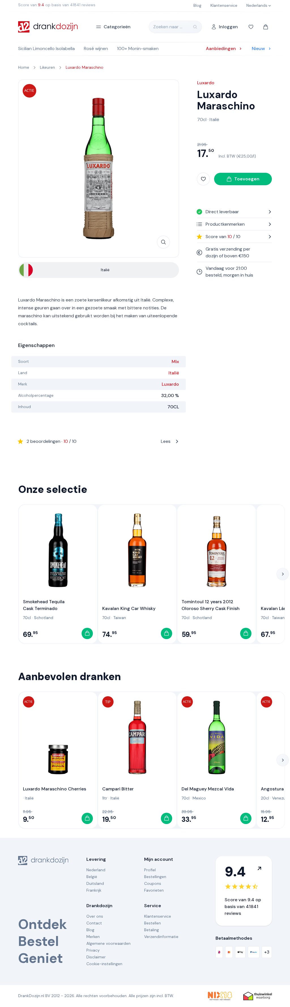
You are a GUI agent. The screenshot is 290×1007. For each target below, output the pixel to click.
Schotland (43, 617)
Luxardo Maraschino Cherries (54, 789)
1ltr (104, 798)
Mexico (199, 798)
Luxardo (170, 384)
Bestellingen (155, 876)
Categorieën (117, 27)
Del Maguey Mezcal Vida (208, 789)
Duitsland (95, 883)
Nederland (95, 869)
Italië (174, 373)
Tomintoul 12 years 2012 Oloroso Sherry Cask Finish (211, 605)
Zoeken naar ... (167, 27)
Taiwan (119, 617)
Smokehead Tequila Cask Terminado (44, 605)
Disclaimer (96, 956)
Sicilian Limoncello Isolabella (46, 48)
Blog (90, 929)
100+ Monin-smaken (138, 48)
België (91, 876)
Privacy (93, 950)
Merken (93, 936)
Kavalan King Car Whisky (128, 608)
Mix (175, 362)
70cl (201, 119)
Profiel (150, 869)
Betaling (151, 929)
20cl (265, 798)
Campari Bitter (118, 789)
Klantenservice (157, 916)
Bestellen (152, 923)
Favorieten (154, 890)
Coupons (152, 883)
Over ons (94, 916)
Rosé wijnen (96, 48)
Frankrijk (93, 890)
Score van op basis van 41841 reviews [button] (56, 4)
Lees (98, 441)
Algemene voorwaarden (108, 943)
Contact (94, 923)
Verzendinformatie (161, 936)
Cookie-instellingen (104, 963)
